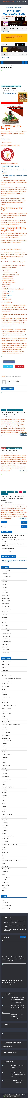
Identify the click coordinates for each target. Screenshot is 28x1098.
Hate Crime (5, 757)
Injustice (4, 768)
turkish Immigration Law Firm (9, 560)
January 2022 (5, 598)
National (4, 806)
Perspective (5, 820)
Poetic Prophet (6, 825)
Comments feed (6, 905)
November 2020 (6, 636)
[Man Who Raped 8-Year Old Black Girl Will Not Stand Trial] (6, 1074)
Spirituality (5, 852)
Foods (16, 376)
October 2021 (5, 606)
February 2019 (5, 650)
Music (3, 803)
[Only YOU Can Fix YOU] (6, 1082)
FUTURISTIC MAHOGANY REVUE (14, 12)
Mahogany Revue (7, 90)
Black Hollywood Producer (9, 451)
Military (4, 801)
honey (7, 297)
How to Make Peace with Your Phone (5, 522)
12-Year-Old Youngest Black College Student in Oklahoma (13, 413)
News (20, 491)
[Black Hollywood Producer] (10, 441)
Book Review (5, 686)
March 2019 (5, 647)
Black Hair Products (7, 683)
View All (23, 937)
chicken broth (9, 291)
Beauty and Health (7, 675)
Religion (4, 847)
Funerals (4, 749)
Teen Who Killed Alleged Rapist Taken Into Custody (13, 540)
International (5, 771)
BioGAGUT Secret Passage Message (11, 678)
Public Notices (5, 839)
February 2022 (6, 595)
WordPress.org (6, 908)
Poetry (4, 828)
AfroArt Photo (5, 664)
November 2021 (6, 603)
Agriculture (5, 670)
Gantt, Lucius (5, 752)
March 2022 (5, 592)
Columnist (5, 700)
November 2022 (6, 571)
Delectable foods (10, 376)
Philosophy (5, 822)
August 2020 (5, 644)
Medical (4, 792)
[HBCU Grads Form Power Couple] (6, 1067)
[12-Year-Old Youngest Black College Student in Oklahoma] (14, 400)
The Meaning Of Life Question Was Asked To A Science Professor (24, 522)
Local (16, 491)
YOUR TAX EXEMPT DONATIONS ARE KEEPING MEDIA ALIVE (13, 544)
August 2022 (5, 579)
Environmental (10, 491)
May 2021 (4, 620)
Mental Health (5, 798)
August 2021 (5, 612)
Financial (4, 743)
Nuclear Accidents (7, 814)
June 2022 (5, 584)
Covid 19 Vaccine (6, 708)
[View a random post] (26, 62)
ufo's (3, 874)
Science (4, 849)
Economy (3, 491)
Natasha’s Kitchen (5, 139)
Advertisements (6, 662)
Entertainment (10, 448)
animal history (6, 673)
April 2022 (4, 590)
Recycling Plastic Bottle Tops (9, 844)
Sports (4, 855)
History (4, 762)
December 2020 (6, 633)
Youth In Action (19, 410)
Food (11, 86)
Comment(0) (16, 90)
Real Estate (5, 841)
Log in (3, 900)
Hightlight (7, 937)
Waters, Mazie (5, 885)
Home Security (6, 765)
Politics (4, 833)
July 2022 (4, 582)
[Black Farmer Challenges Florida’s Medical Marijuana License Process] (14, 947)
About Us (24, 1)
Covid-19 (4, 711)
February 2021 (5, 628)
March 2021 (5, 625)
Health (4, 760)
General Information (7, 754)
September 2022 (6, 576)
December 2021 (6, 601)
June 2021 (4, 617)
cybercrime (5, 719)
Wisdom (4, 888)
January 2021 (5, 631)
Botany (4, 689)
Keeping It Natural (6, 779)
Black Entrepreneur (7, 681)
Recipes (20, 376)
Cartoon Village (6, 697)
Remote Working (6, 551)
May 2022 (4, 587)
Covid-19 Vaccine (6, 713)
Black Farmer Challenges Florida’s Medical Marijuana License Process (13, 536)
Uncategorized (17, 86)
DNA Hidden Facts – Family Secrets (11, 724)
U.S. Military (5, 871)
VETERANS (4, 879)
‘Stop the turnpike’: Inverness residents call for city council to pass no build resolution (13, 498)
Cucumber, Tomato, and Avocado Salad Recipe (14, 175)
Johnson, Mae (5, 776)
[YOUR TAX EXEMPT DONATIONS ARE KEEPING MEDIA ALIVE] (6, 1015)
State (24, 491)
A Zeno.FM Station (5, 31)
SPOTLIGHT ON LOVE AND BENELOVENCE (12, 860)
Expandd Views (6, 738)
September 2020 (6, 641)
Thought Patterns (6, 869)
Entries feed (5, 902)
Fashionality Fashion (7, 741)
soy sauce (9, 295)
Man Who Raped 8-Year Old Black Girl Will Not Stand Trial (18, 1074)
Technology (5, 866)
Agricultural (5, 667)
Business (3, 448)
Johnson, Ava (5, 773)
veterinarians (5, 882)
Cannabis (4, 694)
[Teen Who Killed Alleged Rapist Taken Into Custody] (14, 970)
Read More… (23, 434)
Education (3, 410)
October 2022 (5, 573)
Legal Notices (5, 781)
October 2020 (5, 639)
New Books (5, 809)
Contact (18, 1)
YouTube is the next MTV (8, 548)
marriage (4, 790)
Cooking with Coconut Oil (9, 705)
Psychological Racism (7, 836)
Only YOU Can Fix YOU (16, 1081)
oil (6, 269)
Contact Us (5, 703)
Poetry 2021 (5, 830)
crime (3, 716)
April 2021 (4, 622)
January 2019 (5, 652)
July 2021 (4, 614)
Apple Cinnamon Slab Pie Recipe (10, 166)
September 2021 (6, 609)
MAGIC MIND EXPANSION (8, 787)
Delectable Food (4, 86)
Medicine (4, 795)
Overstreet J (5, 817)
